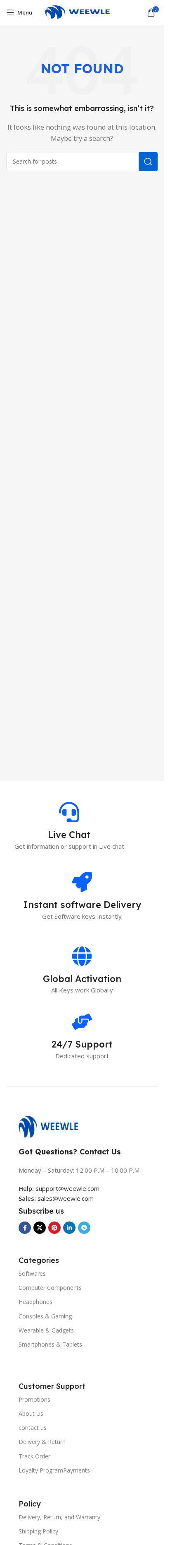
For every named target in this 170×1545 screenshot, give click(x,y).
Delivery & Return (42, 1442)
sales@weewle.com (66, 1198)
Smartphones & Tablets (50, 1344)
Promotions (34, 1399)
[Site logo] (82, 11)
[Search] (148, 161)
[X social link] (39, 1228)
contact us (33, 1428)
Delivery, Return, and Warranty (59, 1517)
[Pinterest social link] (54, 1228)
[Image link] (53, 1126)
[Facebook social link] (25, 1228)
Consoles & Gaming (45, 1316)
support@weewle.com (59, 1188)
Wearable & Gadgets (46, 1330)
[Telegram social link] (84, 1228)
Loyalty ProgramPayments (54, 1470)
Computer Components (50, 1288)
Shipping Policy (38, 1531)
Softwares (32, 1273)
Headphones (35, 1302)
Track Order (34, 1456)
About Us (31, 1413)
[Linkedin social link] (69, 1228)
